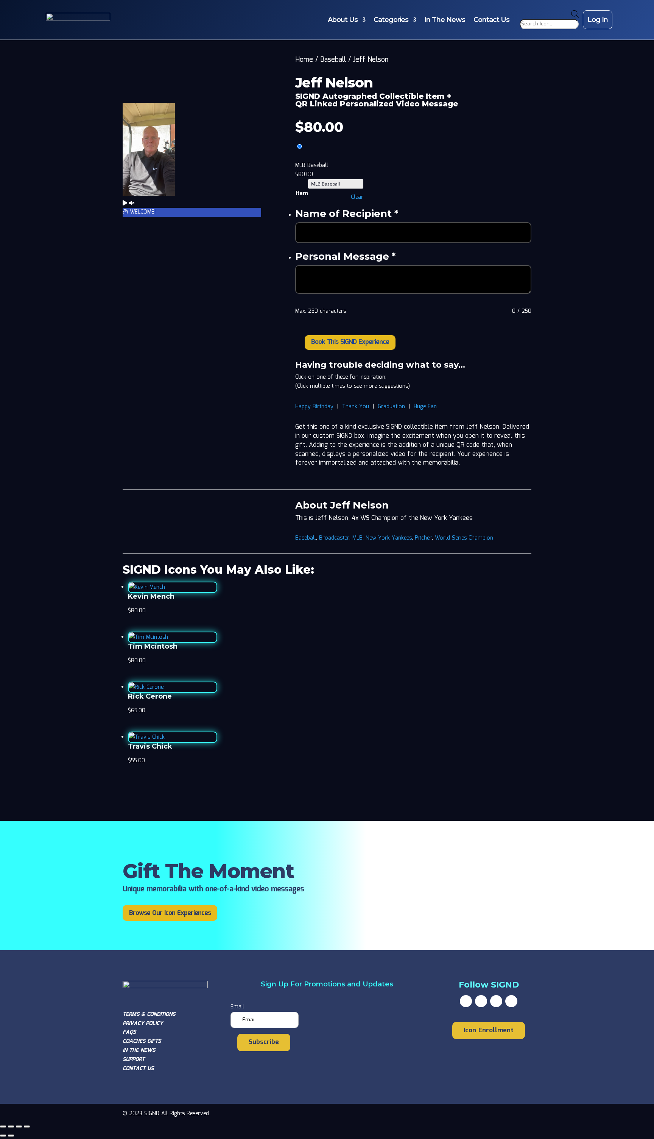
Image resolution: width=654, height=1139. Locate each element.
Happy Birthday (314, 407)
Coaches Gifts (142, 1041)
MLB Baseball (311, 165)
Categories (391, 20)
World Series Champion (464, 538)
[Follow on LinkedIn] (511, 1001)
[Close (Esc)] (27, 1126)
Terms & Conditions (149, 1014)
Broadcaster (334, 538)
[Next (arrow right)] (11, 1135)
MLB (357, 538)
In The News (444, 20)
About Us (343, 20)
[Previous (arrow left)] (3, 1135)
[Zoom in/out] (3, 1126)
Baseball (333, 60)
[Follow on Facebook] (466, 1001)
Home (304, 60)
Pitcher (423, 538)
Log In (597, 20)
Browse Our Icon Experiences (170, 913)
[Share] (19, 1126)
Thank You (355, 407)
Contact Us (491, 20)
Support (134, 1059)
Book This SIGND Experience (350, 342)
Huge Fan (425, 407)
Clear (357, 197)
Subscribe (264, 1042)
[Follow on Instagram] (496, 1001)
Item (302, 193)
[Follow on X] (481, 1001)
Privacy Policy (143, 1023)
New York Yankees (389, 538)
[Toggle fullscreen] (11, 1126)
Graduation (391, 407)
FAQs (129, 1032)
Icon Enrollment (489, 1030)
